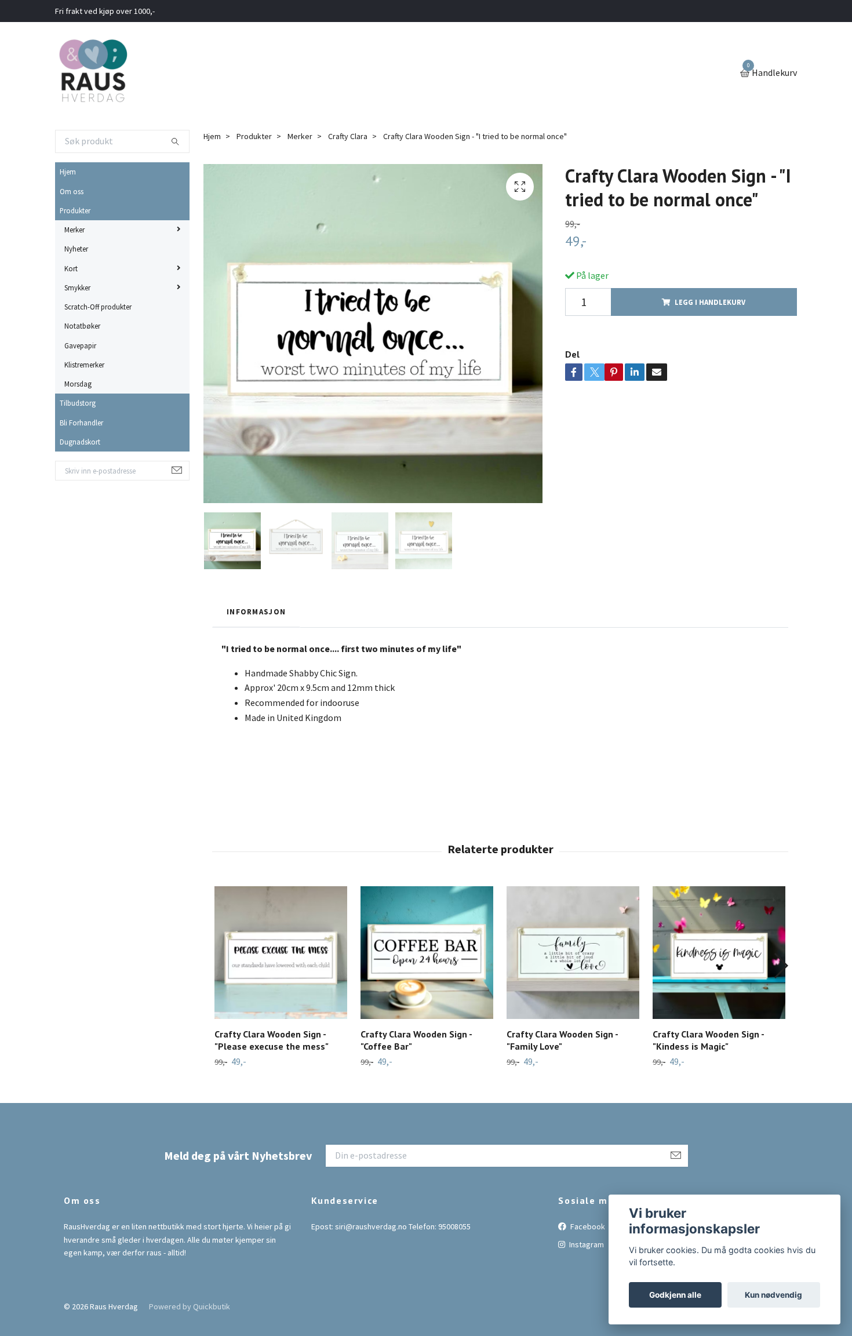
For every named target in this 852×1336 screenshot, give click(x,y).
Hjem (68, 171)
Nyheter (76, 248)
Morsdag (78, 383)
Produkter (75, 210)
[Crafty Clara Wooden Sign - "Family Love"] (573, 952)
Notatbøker (82, 325)
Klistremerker (84, 364)
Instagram (585, 1244)
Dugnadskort (80, 441)
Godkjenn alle (675, 1294)
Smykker (77, 287)
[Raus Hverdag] (92, 73)
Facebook (587, 1226)
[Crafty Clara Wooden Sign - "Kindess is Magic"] (719, 952)
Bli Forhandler (81, 422)
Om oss (71, 191)
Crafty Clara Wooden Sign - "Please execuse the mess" (271, 1040)
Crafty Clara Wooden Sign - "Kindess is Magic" (708, 1040)
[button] (780, 965)
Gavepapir (80, 345)
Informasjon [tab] (256, 611)
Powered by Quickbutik (189, 1306)
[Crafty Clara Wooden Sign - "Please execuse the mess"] (280, 952)
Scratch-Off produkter (98, 306)
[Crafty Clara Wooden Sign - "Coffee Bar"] (427, 952)
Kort (71, 268)
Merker (74, 229)
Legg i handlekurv (710, 302)
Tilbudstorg (78, 402)
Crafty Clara (347, 136)
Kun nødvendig (773, 1294)
